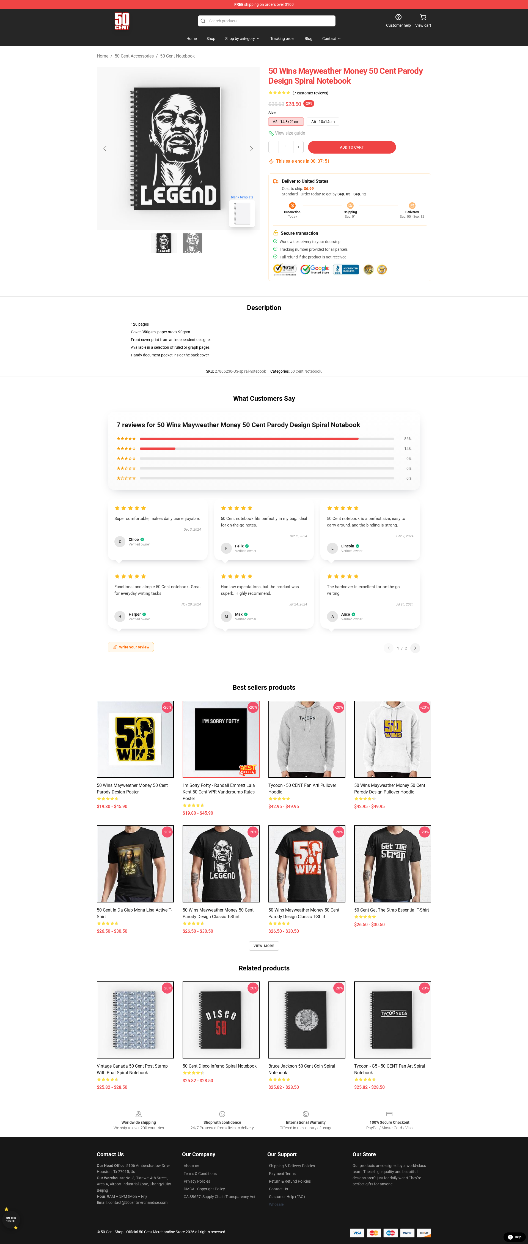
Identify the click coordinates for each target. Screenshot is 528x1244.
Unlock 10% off (11, 1220)
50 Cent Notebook (177, 56)
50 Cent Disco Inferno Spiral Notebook (220, 1066)
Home (102, 56)
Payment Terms (282, 1173)
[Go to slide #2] (192, 243)
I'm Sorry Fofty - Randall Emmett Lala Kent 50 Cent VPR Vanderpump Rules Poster (219, 792)
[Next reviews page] (415, 648)
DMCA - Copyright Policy (204, 1189)
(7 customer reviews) (310, 93)
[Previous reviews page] (389, 648)
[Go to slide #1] (164, 243)
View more (264, 946)
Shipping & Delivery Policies (292, 1166)
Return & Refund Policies (290, 1181)
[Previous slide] (105, 148)
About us (191, 1166)
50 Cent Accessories (134, 56)
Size (272, 113)
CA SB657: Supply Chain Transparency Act (219, 1196)
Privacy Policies (197, 1181)
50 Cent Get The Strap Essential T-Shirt (391, 910)
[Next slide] (251, 148)
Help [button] (518, 1237)
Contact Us (278, 1189)
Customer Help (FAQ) (287, 1196)
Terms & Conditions (200, 1173)
